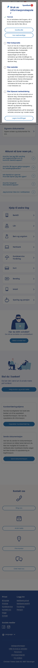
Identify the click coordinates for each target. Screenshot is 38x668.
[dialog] (19, 62)
